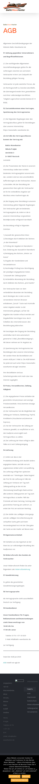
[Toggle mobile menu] (35, 3)
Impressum (31, 697)
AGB (4, 662)
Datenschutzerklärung (19, 780)
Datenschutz (32, 701)
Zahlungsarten (32, 708)
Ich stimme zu (14, 776)
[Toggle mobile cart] (31, 3)
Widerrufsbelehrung (22, 569)
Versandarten (32, 712)
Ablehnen (26, 776)
